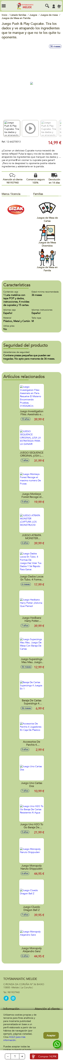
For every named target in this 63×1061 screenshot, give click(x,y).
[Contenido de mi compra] (59, 6)
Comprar (47, 1056)
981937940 (14, 992)
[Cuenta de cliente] (54, 6)
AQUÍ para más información (14, 1038)
